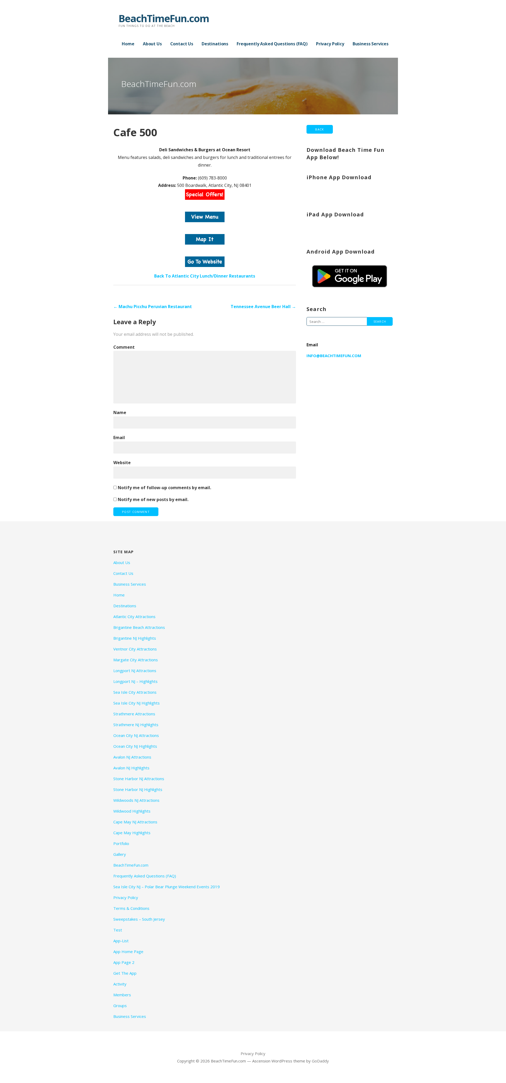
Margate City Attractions (135, 659)
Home (128, 44)
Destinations (215, 44)
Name (119, 412)
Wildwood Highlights (131, 811)
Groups (120, 1005)
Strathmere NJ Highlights (135, 724)
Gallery (119, 854)
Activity (119, 984)
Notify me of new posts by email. (153, 499)
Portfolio (121, 843)
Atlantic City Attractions (134, 616)
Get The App (125, 973)
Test (117, 930)
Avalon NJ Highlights (131, 767)
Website (122, 462)
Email (119, 437)
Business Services (370, 44)
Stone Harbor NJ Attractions (138, 778)
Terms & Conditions (131, 908)
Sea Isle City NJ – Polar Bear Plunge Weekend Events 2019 (166, 886)
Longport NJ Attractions (134, 670)
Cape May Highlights (131, 832)
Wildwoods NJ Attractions (136, 800)
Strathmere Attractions (134, 713)
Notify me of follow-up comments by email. (164, 487)
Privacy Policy (330, 44)
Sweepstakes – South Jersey (139, 919)
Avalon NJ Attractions (132, 757)
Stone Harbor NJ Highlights (137, 789)
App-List (121, 940)
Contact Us (181, 44)
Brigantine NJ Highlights (134, 638)
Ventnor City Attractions (135, 649)
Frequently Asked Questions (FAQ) (272, 44)
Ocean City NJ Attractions (136, 735)
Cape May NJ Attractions (135, 821)
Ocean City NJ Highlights (135, 746)
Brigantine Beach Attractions (139, 627)
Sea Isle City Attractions (135, 692)
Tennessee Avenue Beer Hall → (263, 306)
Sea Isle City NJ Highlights (136, 703)
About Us (152, 44)
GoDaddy (320, 1060)
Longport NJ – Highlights (135, 681)
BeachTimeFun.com (164, 18)
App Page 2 (123, 962)
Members (122, 994)
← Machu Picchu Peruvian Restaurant (152, 306)
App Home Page (128, 951)
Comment (124, 347)
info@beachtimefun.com (333, 355)
